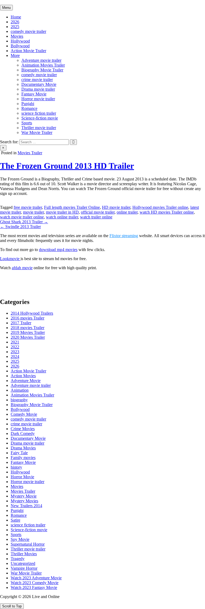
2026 (15, 22)
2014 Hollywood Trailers (32, 313)
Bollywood (20, 46)
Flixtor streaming (123, 235)
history (16, 467)
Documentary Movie (38, 84)
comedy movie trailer (28, 31)
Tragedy (18, 558)
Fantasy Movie (33, 94)
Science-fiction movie (39, 118)
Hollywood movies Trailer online (160, 207)
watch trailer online (96, 217)
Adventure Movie (26, 380)
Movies (17, 36)
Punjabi (27, 103)
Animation (20, 390)
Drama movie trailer (38, 89)
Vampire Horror (24, 568)
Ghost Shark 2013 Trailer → (24, 221)
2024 (15, 356)
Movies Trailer (30, 153)
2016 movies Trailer (27, 318)
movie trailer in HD (62, 212)
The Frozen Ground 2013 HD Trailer (67, 166)
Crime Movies (23, 428)
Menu (6, 8)
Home (16, 17)
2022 (15, 347)
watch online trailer (62, 217)
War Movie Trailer (36, 132)
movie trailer (33, 212)
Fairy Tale (19, 452)
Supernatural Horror (28, 544)
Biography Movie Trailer (42, 70)
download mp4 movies (58, 249)
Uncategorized (23, 563)
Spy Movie (20, 539)
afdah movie (22, 267)
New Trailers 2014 (26, 505)
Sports (26, 123)
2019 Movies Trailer (28, 332)
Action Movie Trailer (28, 50)
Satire (15, 520)
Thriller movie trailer (38, 127)
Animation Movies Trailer (43, 65)
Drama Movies (23, 448)
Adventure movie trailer (41, 60)
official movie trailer (98, 212)
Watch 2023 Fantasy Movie (34, 587)
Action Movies (23, 375)
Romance (29, 108)
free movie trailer (28, 207)
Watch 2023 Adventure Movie (36, 578)
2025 (15, 26)
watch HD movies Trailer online (167, 212)
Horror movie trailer (38, 99)
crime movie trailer (37, 79)
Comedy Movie (24, 414)
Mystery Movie (24, 496)
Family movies (23, 457)
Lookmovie (10, 258)
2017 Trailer (21, 323)
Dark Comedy (23, 433)
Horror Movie (22, 477)
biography (19, 400)
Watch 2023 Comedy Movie (34, 582)
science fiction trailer (38, 113)
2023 (15, 351)
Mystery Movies (24, 501)
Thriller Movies (24, 554)
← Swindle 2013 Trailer (20, 226)
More (15, 55)
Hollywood (20, 41)
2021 (15, 342)
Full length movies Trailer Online (72, 207)
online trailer (127, 212)
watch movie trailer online (22, 217)
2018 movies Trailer (27, 327)
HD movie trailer (116, 207)
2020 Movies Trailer (28, 337)
